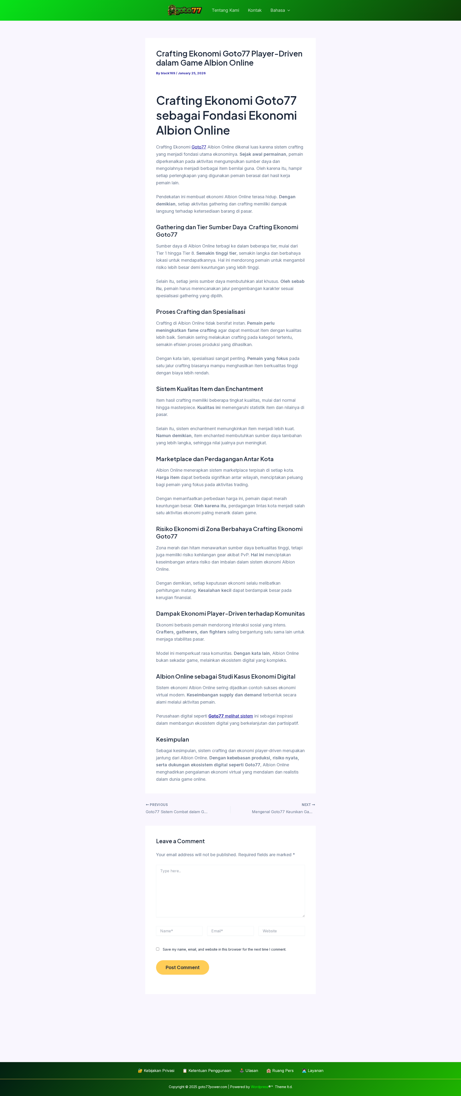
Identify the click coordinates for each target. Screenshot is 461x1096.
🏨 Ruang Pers (280, 1070)
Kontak (255, 10)
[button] (287, 10)
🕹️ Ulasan (248, 1070)
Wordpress (259, 1087)
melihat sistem (230, 715)
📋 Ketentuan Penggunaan (206, 1070)
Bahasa (277, 10)
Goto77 (199, 146)
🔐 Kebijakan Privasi (156, 1070)
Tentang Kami (225, 10)
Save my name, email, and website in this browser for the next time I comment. (224, 949)
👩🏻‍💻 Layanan (312, 1070)
